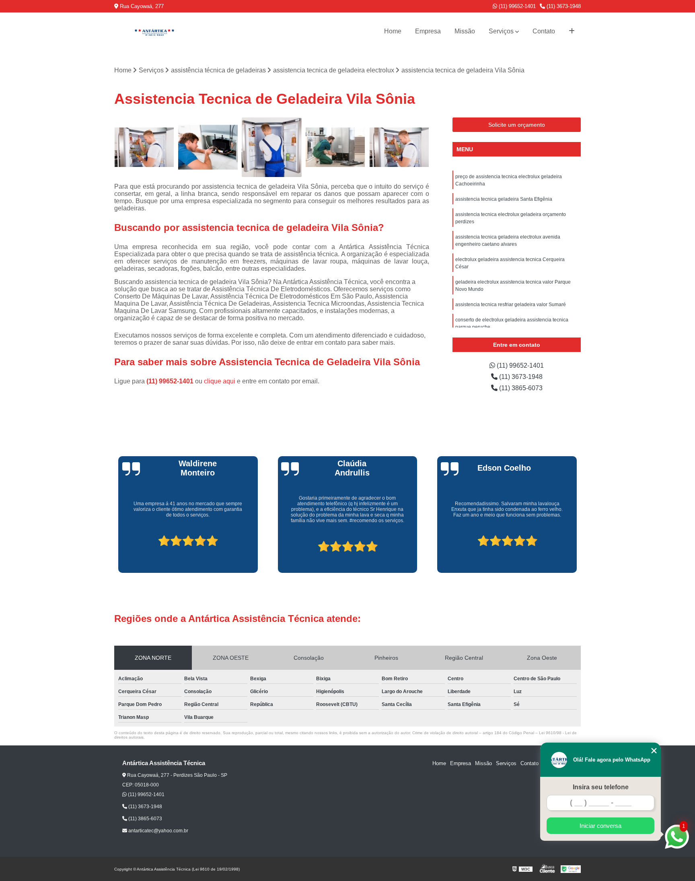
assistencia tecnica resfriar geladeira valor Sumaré (510, 304)
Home (392, 31)
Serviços (501, 31)
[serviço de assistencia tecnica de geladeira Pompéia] (399, 147)
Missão (464, 31)
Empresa (428, 31)
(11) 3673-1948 (563, 6)
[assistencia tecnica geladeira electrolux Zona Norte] (272, 147)
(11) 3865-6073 (520, 388)
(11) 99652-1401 (516, 6)
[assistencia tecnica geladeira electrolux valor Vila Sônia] (208, 147)
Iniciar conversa (600, 825)
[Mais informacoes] (572, 31)
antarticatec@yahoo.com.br (157, 831)
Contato (544, 31)
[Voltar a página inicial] (154, 31)
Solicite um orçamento (516, 124)
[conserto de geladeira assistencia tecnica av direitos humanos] (144, 147)
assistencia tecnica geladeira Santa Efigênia (503, 199)
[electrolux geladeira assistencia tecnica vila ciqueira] (336, 147)
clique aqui (219, 381)
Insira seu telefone (601, 787)
